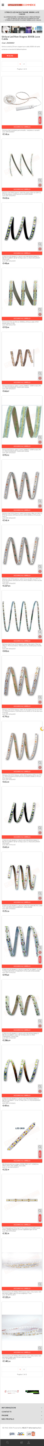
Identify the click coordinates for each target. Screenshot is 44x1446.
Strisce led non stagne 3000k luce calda (23, 20)
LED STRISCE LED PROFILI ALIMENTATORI (23, 18)
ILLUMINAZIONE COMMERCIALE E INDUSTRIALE (22, 17)
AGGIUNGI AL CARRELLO (22, 127)
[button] (7, 1442)
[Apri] (3, 4)
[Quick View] (40, 113)
